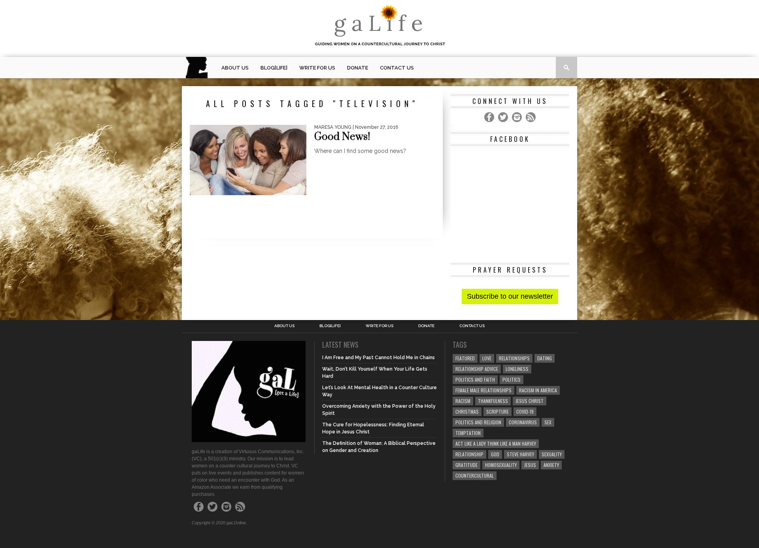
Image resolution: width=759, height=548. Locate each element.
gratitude (466, 464)
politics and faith (475, 379)
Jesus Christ (529, 400)
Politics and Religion (478, 422)
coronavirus (523, 422)
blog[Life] (274, 68)
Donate (357, 68)
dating (544, 358)
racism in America (538, 390)
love (486, 358)
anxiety (551, 464)
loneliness (517, 368)
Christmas (467, 411)
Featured (465, 358)
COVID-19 (525, 411)
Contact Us (397, 68)
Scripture (497, 411)
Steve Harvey (520, 454)
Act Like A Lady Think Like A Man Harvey (495, 443)
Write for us (317, 68)
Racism (462, 400)
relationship (469, 454)
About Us (235, 68)
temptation (468, 432)
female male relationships (483, 390)
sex (547, 422)
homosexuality (501, 464)
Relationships (514, 358)
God (495, 454)
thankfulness (493, 400)
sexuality (552, 454)
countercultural (474, 475)
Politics (511, 379)
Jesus (530, 464)
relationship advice (476, 368)
